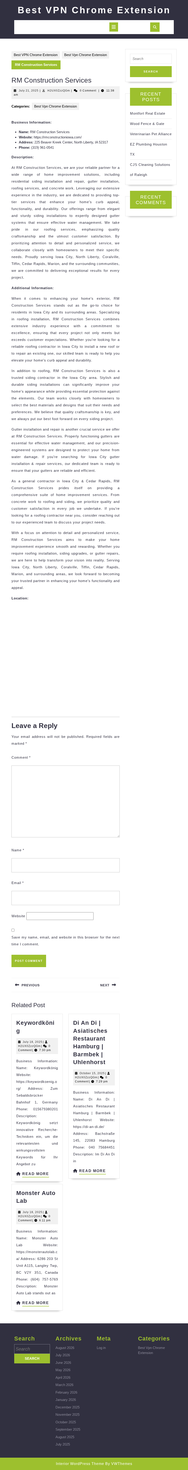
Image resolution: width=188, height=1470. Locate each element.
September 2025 (67, 1429)
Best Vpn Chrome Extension (85, 55)
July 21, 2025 (29, 90)
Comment (21, 757)
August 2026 (64, 1348)
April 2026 (62, 1377)
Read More (35, 1174)
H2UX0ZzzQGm (58, 90)
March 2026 (64, 1385)
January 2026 (65, 1400)
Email (17, 883)
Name (17, 850)
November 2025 (67, 1414)
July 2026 (62, 1355)
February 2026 (66, 1392)
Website (18, 916)
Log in (101, 1348)
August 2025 (64, 1437)
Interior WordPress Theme (80, 1464)
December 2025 (67, 1407)
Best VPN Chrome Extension (94, 10)
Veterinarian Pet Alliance (151, 134)
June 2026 (63, 1363)
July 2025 (62, 1444)
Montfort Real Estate (147, 113)
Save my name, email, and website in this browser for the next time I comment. (65, 940)
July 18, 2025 (32, 1042)
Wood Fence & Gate (147, 124)
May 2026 (62, 1370)
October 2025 (65, 1422)
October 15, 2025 (92, 1073)
